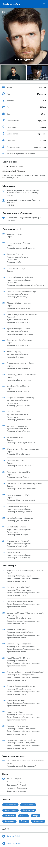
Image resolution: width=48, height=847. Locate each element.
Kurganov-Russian (14, 843)
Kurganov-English (13, 836)
